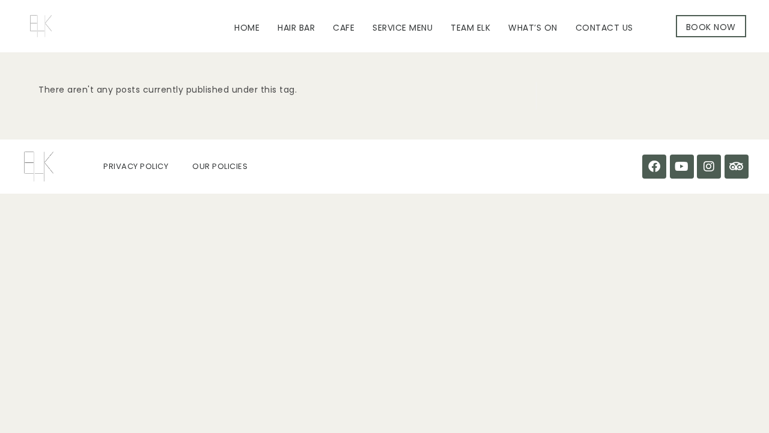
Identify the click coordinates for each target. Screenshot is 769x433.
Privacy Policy (135, 166)
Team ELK (470, 28)
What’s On (533, 28)
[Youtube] (682, 167)
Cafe (343, 28)
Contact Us (604, 28)
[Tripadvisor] (737, 167)
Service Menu (402, 28)
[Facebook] (654, 167)
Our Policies (220, 166)
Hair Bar (296, 28)
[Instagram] (709, 167)
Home (247, 28)
